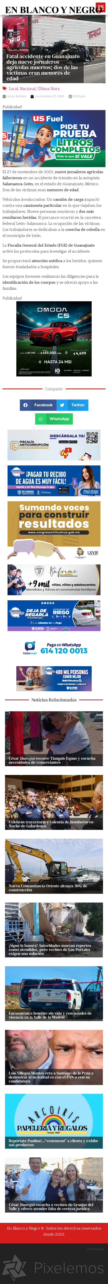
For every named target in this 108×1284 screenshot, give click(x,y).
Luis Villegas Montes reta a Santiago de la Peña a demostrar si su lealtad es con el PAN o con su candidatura (51, 1077)
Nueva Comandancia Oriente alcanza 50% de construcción (48, 888)
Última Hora (48, 88)
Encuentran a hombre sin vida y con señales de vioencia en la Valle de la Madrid (50, 1015)
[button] (38, 405)
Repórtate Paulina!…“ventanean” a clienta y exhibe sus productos (53, 1142)
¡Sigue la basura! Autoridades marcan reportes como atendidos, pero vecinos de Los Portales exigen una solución (50, 949)
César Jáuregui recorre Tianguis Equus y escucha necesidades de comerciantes (52, 760)
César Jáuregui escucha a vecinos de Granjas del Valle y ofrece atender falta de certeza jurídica (51, 1206)
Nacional (28, 88)
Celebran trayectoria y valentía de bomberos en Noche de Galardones (51, 824)
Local (13, 88)
